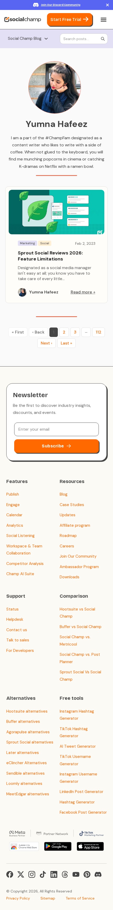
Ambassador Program (79, 566)
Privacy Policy (18, 898)
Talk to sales (17, 640)
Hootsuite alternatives (27, 711)
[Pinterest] (87, 874)
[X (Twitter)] (20, 874)
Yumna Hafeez (43, 292)
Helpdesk (14, 619)
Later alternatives (22, 752)
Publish (12, 494)
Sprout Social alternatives (29, 742)
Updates (67, 515)
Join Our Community (78, 556)
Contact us (16, 629)
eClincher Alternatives (26, 762)
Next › (46, 343)
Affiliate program (75, 525)
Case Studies (72, 504)
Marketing (27, 243)
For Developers (20, 650)
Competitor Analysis (25, 563)
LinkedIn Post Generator (81, 791)
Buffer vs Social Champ (80, 626)
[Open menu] (103, 19)
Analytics (14, 525)
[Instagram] (31, 874)
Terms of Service (80, 898)
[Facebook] (9, 874)
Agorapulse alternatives (28, 732)
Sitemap (47, 898)
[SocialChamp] (22, 19)
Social (44, 243)
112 (98, 332)
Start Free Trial (65, 19)
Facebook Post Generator (83, 812)
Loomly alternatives (24, 783)
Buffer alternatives (23, 721)
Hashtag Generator (77, 802)
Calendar (14, 515)
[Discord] (98, 874)
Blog (64, 494)
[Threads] (64, 874)
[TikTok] (42, 874)
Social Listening (20, 535)
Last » (66, 343)
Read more (81, 292)
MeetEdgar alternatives (27, 794)
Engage (13, 504)
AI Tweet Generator (78, 746)
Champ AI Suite (20, 573)
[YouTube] (76, 874)
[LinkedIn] (53, 874)
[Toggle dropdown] (46, 39)
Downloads (69, 577)
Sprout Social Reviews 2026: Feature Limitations (50, 256)
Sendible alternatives (25, 773)
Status (12, 609)
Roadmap (68, 535)
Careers (67, 546)
